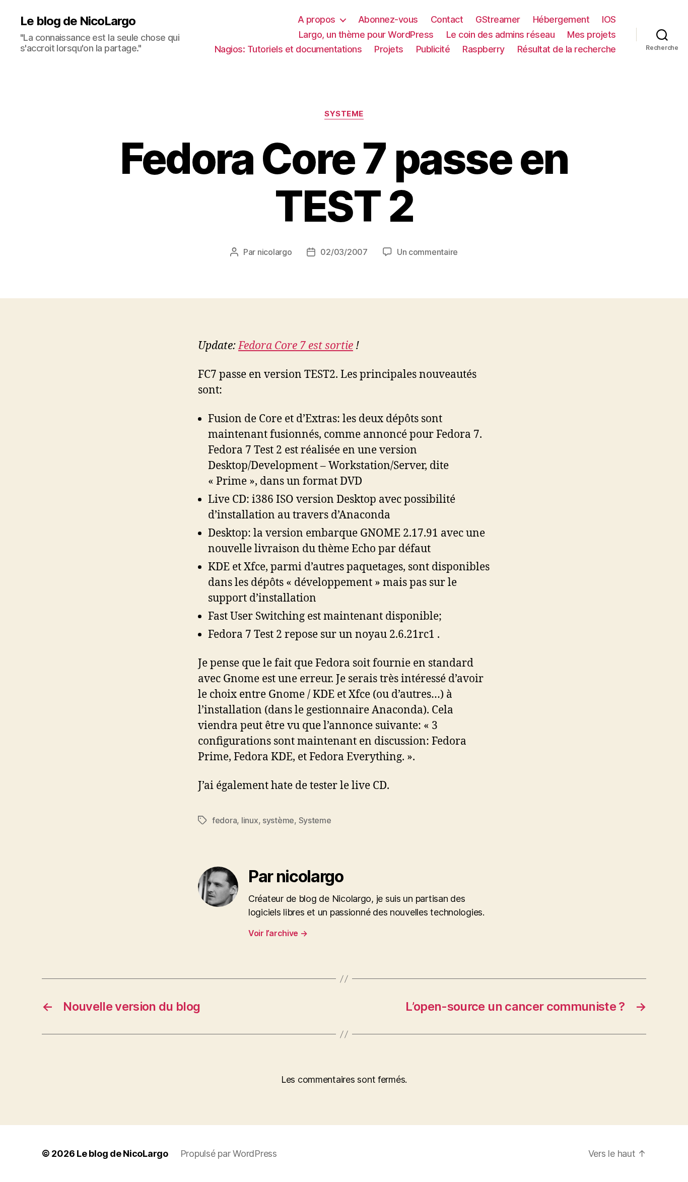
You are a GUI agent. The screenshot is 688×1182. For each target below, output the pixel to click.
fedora (224, 820)
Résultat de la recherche (566, 49)
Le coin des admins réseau (500, 34)
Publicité (433, 49)
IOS (609, 19)
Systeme (344, 113)
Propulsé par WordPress (228, 1153)
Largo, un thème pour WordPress (366, 34)
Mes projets (591, 34)
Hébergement (561, 19)
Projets (388, 49)
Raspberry (483, 49)
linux (249, 820)
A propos (316, 19)
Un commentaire (427, 252)
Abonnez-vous (388, 19)
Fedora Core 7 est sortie (295, 346)
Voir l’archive (278, 933)
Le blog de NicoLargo (77, 21)
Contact (447, 19)
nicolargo (274, 252)
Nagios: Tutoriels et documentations (288, 49)
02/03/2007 (343, 252)
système (278, 820)
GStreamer (497, 19)
